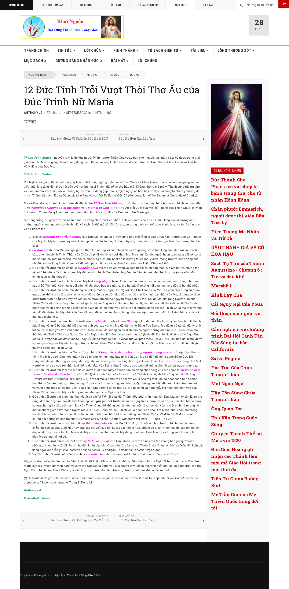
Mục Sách (33, 60)
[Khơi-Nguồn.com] (72, 26)
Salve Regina (226, 358)
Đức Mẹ (134, 74)
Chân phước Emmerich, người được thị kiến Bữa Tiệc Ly (237, 215)
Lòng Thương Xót (234, 50)
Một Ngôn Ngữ (227, 383)
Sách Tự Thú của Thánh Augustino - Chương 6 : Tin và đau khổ (237, 270)
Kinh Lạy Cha (226, 295)
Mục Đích (180, 5)
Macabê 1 (221, 286)
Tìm (283, 4)
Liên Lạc (208, 5)
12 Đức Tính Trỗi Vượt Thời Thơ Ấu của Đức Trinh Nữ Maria (112, 95)
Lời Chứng (86, 5)
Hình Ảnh (115, 5)
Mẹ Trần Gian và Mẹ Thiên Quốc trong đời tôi (234, 501)
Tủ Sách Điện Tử (148, 5)
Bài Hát (118, 60)
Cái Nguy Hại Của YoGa (237, 304)
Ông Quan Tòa (227, 409)
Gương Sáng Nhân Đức (77, 60)
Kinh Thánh (124, 50)
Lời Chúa (92, 50)
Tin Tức (65, 50)
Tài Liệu (198, 50)
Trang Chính (16, 5)
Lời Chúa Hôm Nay (52, 5)
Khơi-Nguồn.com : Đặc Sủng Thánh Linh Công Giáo (63, 575)
